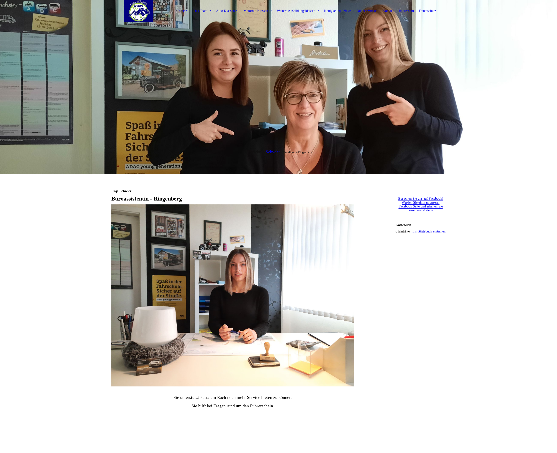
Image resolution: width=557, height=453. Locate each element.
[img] (138, 11)
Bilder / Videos (367, 11)
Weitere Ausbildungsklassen (296, 11)
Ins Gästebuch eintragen (429, 231)
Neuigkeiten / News (337, 11)
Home (180, 11)
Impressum (406, 11)
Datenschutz (427, 11)
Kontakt (388, 11)
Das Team (200, 11)
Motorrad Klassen (255, 11)
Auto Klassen (225, 11)
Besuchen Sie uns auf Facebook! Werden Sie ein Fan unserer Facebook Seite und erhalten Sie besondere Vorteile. (420, 204)
